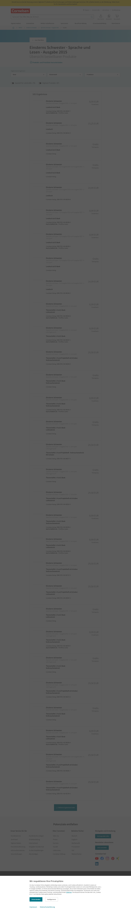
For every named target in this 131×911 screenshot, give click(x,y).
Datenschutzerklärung (47, 907)
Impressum (33, 907)
